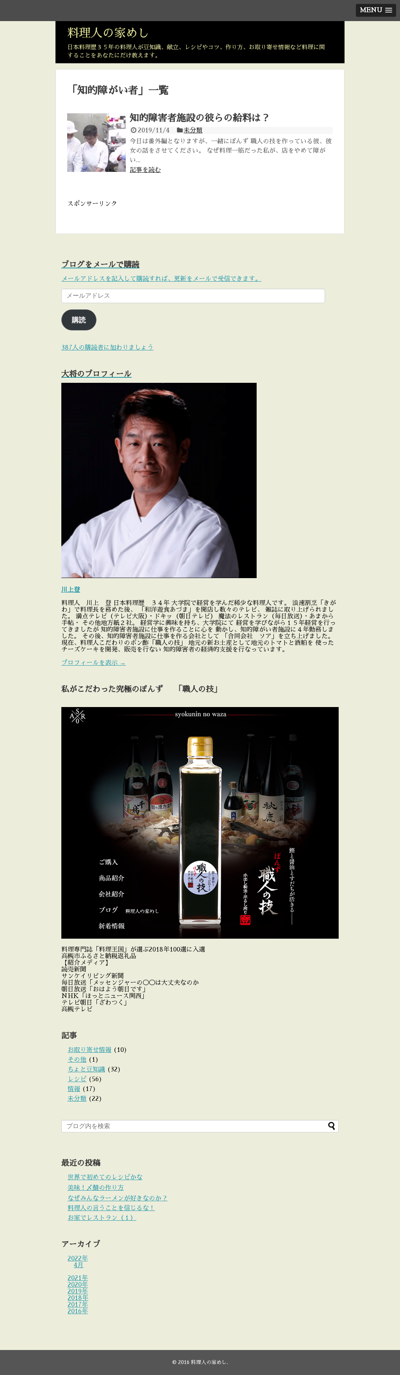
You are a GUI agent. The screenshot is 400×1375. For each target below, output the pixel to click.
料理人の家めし (108, 33)
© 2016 (181, 1362)
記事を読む (145, 170)
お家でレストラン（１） (102, 1218)
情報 (74, 1089)
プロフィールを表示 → (93, 663)
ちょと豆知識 (86, 1069)
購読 (79, 320)
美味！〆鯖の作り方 (96, 1188)
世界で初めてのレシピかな (105, 1177)
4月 (79, 1265)
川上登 (70, 590)
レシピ (77, 1079)
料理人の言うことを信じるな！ (111, 1208)
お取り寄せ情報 (89, 1050)
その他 (77, 1060)
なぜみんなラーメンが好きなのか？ (118, 1198)
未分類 (193, 130)
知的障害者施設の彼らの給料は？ (200, 118)
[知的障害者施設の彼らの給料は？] (96, 142)
